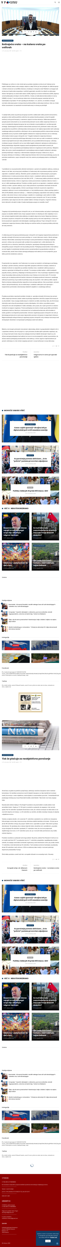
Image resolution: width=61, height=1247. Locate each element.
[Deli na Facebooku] (28, 746)
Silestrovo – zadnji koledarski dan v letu (15, 564)
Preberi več (53, 1237)
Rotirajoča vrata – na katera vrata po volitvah (46, 869)
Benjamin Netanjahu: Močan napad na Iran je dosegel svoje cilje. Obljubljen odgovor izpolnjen (15, 531)
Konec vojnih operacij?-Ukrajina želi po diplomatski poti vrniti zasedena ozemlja (30, 429)
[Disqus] (30, 386)
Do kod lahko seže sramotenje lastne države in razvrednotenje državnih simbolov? (44, 531)
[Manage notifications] (57, 1243)
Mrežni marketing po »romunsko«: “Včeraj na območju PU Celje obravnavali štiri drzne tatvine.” (33, 628)
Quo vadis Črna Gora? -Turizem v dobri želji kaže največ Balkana (43, 562)
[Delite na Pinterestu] (33, 746)
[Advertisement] (30, 65)
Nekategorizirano (8, 40)
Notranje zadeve (39, 515)
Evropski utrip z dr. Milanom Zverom (17, 869)
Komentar (30, 455)
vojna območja (30, 424)
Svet (5, 515)
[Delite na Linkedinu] (36, 746)
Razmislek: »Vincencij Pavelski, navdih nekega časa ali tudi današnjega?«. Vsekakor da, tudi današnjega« (32, 605)
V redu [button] (48, 1241)
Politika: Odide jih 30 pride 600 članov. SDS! (30, 491)
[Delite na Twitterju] (31, 746)
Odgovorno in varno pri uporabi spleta (45, 356)
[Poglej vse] (16, 645)
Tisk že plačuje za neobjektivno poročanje (16, 356)
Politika (30, 487)
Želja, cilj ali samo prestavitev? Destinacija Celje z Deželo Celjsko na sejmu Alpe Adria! (32, 620)
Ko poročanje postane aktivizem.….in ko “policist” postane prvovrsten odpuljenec (30, 460)
